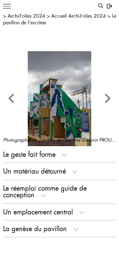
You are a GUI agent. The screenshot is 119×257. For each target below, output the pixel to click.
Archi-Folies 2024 (27, 15)
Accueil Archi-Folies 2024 (79, 15)
